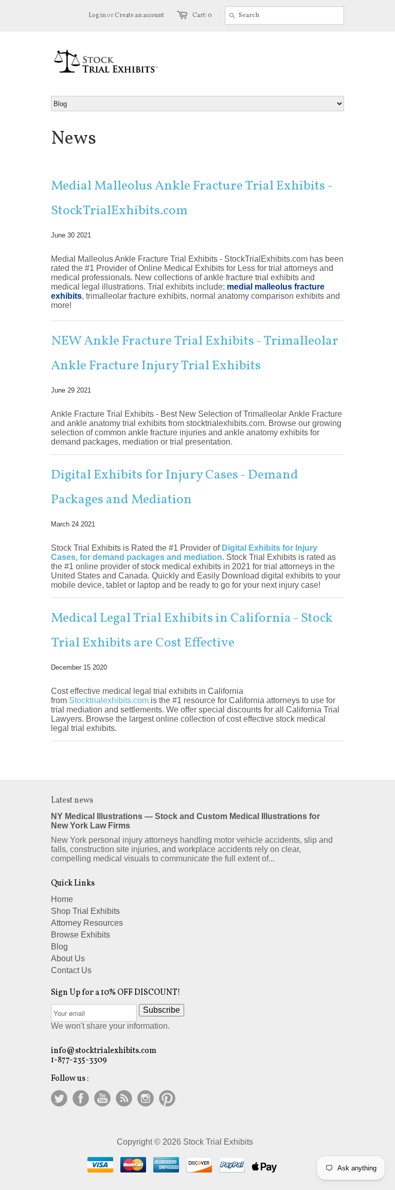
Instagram (145, 1098)
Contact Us (71, 970)
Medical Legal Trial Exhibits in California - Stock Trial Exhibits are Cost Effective (192, 630)
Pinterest (167, 1098)
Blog (59, 946)
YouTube (102, 1098)
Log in (97, 15)
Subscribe (161, 1010)
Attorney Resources (87, 923)
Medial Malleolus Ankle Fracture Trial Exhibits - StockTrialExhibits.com (191, 198)
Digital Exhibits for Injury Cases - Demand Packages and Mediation (174, 487)
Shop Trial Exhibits (85, 911)
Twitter (59, 1098)
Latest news (72, 800)
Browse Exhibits (80, 934)
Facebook (81, 1098)
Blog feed (124, 1098)
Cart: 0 (202, 15)
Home (62, 899)
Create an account (139, 15)
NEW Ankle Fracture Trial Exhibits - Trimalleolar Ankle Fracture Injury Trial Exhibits (194, 353)
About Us (68, 958)
